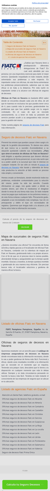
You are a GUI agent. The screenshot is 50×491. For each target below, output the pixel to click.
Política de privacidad (40, 3)
